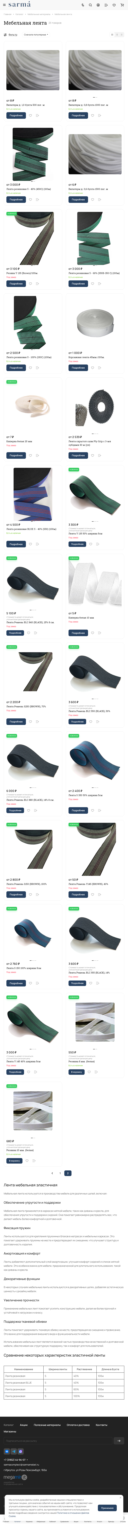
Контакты (101, 1425)
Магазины (10, 1431)
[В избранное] (30, 115)
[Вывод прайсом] (121, 34)
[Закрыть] (120, 1497)
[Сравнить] (37, 115)
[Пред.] (52, 1173)
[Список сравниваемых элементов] (106, 4)
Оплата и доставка (78, 1425)
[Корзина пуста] (122, 4)
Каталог (9, 1425)
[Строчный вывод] (117, 34)
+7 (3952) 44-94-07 (14, 1459)
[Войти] (98, 4)
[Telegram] (14, 1451)
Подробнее (16, 115)
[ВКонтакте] (7, 1451)
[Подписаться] (119, 1440)
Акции (24, 1425)
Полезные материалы (47, 1425)
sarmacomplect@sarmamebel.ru (21, 1464)
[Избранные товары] (114, 4)
